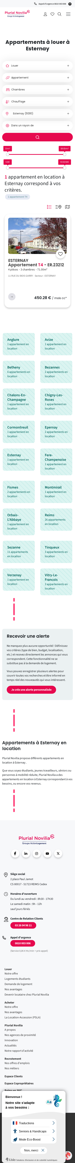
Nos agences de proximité (20, 1035)
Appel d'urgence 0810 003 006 (52, 3)
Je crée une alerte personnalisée (31, 690)
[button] (67, 1155)
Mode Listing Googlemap (58, 207)
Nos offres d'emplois (17, 1063)
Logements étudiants (17, 979)
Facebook (15, 853)
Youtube (47, 853)
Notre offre (11, 973)
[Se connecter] (60, 253)
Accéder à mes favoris (52, 14)
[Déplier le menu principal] (68, 14)
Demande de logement (18, 984)
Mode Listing (49, 207)
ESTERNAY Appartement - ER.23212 (36, 262)
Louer (8, 969)
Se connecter (45, 14)
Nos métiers (12, 1068)
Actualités (11, 1045)
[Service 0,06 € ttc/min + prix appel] (70, 4)
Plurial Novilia (14, 1025)
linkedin (26, 853)
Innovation (11, 1040)
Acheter (9, 1002)
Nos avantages (13, 989)
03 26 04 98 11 (23, 925)
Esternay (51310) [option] (23, 113)
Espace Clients (14, 1076)
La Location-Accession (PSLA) (23, 1017)
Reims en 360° (13, 1090)
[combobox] (37, 113)
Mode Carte (67, 207)
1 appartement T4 (17, 197)
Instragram (37, 853)
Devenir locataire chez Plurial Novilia (27, 994)
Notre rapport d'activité (19, 1051)
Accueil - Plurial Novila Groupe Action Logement (37, 839)
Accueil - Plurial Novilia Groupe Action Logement (17, 13)
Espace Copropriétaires (19, 1083)
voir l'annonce (11, 296)
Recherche (59, 14)
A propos (10, 1030)
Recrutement (13, 1059)
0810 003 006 (23, 943)
